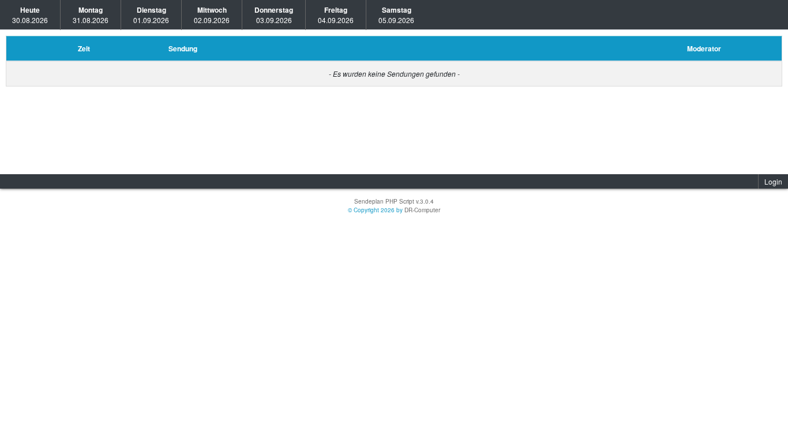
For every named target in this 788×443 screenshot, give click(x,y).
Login (773, 181)
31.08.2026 (90, 15)
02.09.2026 (212, 15)
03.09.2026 (273, 15)
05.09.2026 (396, 15)
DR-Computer (422, 210)
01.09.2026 (151, 15)
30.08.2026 (30, 15)
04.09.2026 (336, 15)
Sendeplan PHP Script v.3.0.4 (394, 201)
